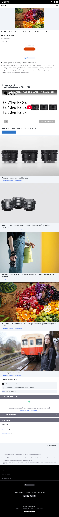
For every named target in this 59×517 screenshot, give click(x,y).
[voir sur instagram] (34, 496)
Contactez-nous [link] (41, 492)
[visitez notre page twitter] (31, 496)
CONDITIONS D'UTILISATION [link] (29, 504)
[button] (29, 467)
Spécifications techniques (27, 31)
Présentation (4, 31)
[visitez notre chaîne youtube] (24, 496)
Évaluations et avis (51, 31)
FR (32, 485)
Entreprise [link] (34, 492)
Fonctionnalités (13, 31)
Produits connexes (39, 31)
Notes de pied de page (52, 445)
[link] (9, 132)
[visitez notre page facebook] (27, 496)
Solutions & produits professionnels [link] (22, 492)
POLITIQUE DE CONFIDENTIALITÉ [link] (29, 506)
